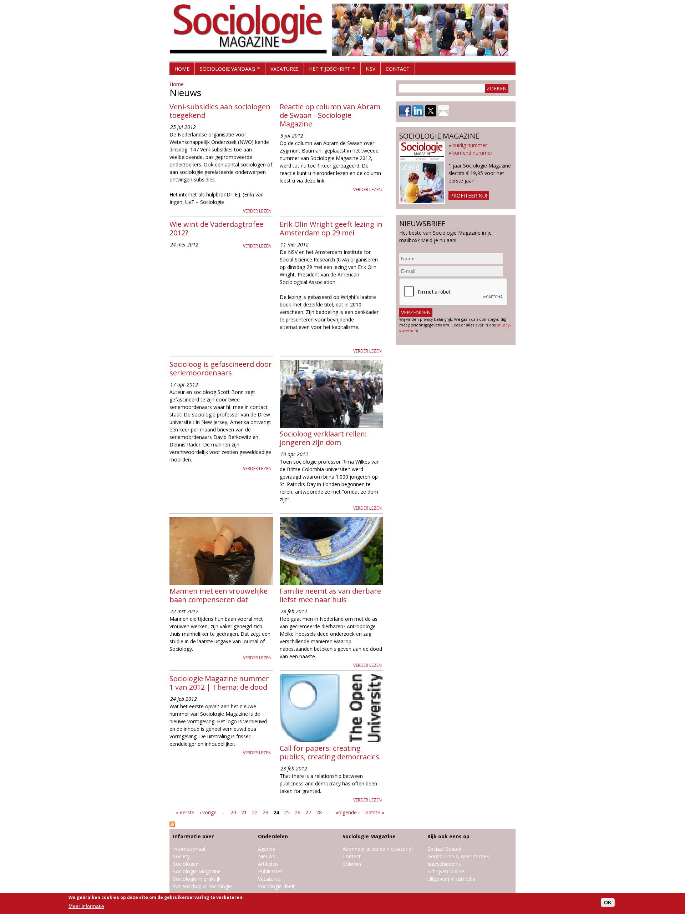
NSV (370, 68)
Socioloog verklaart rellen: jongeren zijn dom (323, 438)
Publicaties (270, 871)
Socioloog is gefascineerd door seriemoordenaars (220, 368)
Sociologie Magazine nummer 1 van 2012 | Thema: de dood (219, 683)
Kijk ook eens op (448, 836)
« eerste (185, 812)
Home (181, 68)
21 (244, 812)
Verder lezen (257, 211)
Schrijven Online (445, 871)
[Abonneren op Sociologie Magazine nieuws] (172, 825)
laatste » (374, 812)
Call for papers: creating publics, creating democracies (329, 752)
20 (233, 812)
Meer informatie (86, 906)
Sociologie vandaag (225, 70)
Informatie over (193, 836)
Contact (398, 68)
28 (319, 812)
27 (308, 812)
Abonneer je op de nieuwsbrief (377, 848)
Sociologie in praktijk (196, 878)
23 (265, 812)
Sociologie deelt (276, 886)
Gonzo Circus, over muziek (458, 856)
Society (181, 856)
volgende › (348, 812)
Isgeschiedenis (444, 863)
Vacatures (284, 68)
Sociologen (186, 863)
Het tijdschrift (327, 70)
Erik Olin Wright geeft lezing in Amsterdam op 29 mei (331, 228)
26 (297, 812)
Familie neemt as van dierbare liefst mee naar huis (330, 595)
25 (287, 812)
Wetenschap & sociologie (202, 886)
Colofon (351, 863)
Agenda (266, 848)
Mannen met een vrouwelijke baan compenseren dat (218, 595)
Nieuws (266, 856)
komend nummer (472, 152)
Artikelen (268, 863)
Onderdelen (273, 836)
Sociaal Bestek (444, 848)
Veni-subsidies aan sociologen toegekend (219, 111)
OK (608, 902)
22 (255, 812)
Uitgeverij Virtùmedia (451, 878)
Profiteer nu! (468, 195)
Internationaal (189, 848)
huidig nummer (469, 145)
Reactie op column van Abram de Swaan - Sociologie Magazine (330, 115)
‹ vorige (208, 812)
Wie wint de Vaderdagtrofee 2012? (216, 228)
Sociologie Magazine (197, 871)
